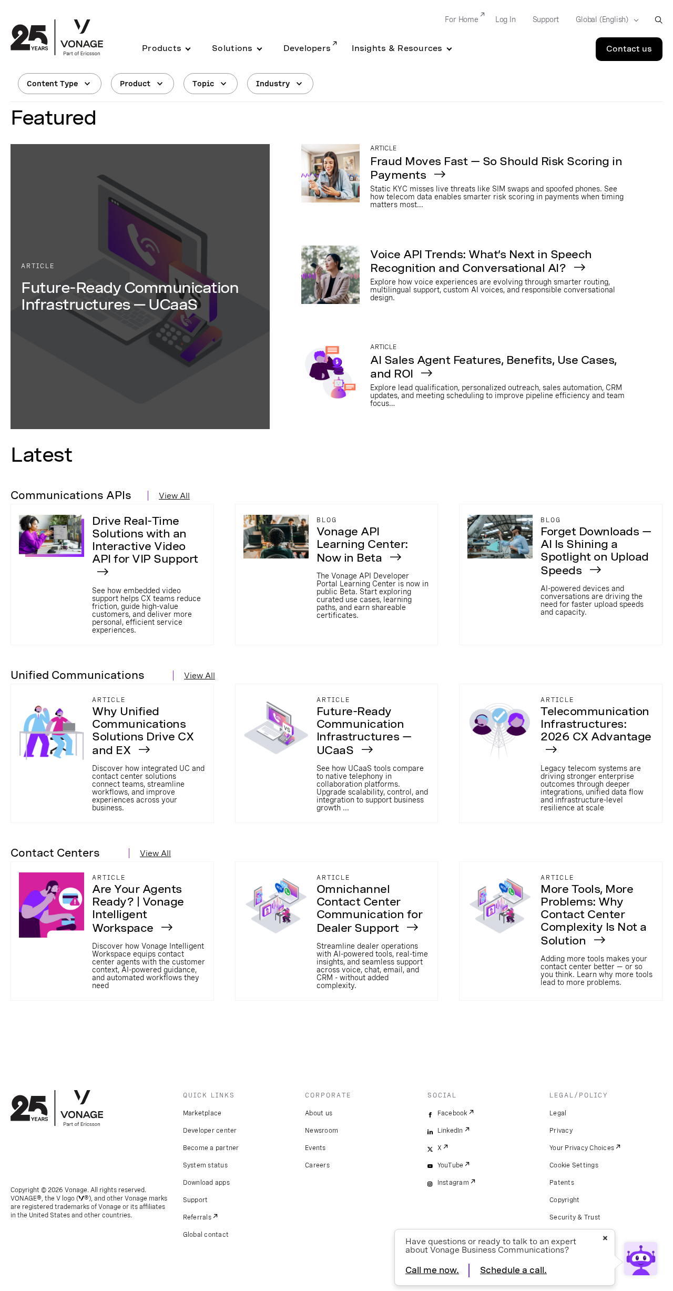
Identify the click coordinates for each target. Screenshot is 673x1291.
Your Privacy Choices (581, 1148)
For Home (461, 19)
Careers (317, 1165)
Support (546, 19)
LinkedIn (450, 1130)
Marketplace (202, 1113)
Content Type (52, 83)
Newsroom (321, 1130)
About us (318, 1113)
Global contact (206, 1234)
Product (135, 83)
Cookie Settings (573, 1165)
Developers (307, 48)
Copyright (564, 1200)
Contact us (629, 49)
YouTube (450, 1165)
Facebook (452, 1113)
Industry (273, 83)
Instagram (453, 1182)
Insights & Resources (397, 48)
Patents (561, 1182)
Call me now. (432, 1270)
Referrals (197, 1217)
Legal (557, 1113)
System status (205, 1165)
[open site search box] (658, 20)
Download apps (206, 1182)
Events (315, 1148)
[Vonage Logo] (57, 38)
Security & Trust (574, 1217)
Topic (203, 83)
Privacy (561, 1130)
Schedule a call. (513, 1270)
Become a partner (211, 1148)
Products (161, 48)
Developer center (210, 1130)
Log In (505, 19)
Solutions (232, 48)
